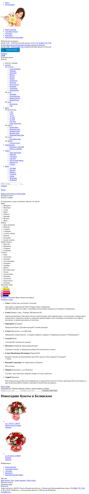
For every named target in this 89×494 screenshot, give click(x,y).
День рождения (15, 153)
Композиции (10, 145)
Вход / (7, 3)
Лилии (12, 79)
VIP (11, 106)
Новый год (14, 162)
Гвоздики (13, 73)
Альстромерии (15, 69)
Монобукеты (14, 100)
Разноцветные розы (17, 135)
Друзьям (13, 168)
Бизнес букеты (15, 98)
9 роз (11, 114)
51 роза (12, 119)
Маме (5, 212)
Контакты (8, 35)
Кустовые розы (15, 139)
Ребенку (13, 172)
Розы (7, 108)
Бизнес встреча (9, 240)
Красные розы (15, 129)
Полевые (13, 94)
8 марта (12, 164)
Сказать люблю (9, 233)
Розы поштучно (15, 123)
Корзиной (7, 246)
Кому (7, 166)
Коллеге (13, 170)
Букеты (8, 65)
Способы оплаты (11, 31)
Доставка (8, 33)
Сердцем (6, 248)
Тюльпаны (13, 88)
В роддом (7, 238)
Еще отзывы (5, 386)
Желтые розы (14, 133)
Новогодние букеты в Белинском (13, 194)
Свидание (13, 156)
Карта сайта (31, 480)
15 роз (12, 116)
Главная (4, 186)
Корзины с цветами (17, 147)
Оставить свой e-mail (50, 390)
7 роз (11, 112)
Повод (7, 151)
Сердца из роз (15, 143)
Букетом (6, 244)
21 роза (12, 117)
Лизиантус (13, 80)
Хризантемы (14, 90)
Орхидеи (13, 82)
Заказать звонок (11, 50)
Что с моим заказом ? (18, 480)
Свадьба (13, 158)
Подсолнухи (14, 84)
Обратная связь (6, 484)
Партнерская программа (14, 37)
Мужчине (13, 178)
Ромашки (13, 86)
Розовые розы (15, 131)
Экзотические (15, 96)
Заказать (8, 427)
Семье (12, 176)
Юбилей (13, 155)
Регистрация (10, 5)
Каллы (12, 77)
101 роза (13, 121)
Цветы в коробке (16, 149)
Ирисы (12, 75)
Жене (5, 221)
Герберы (13, 71)
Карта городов (10, 30)
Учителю (13, 174)
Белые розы (14, 127)
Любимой (13, 180)
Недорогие (14, 104)
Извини (6, 236)
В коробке (7, 250)
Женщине (7, 205)
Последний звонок (16, 160)
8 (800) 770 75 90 (45, 43)
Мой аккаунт (5, 480)
